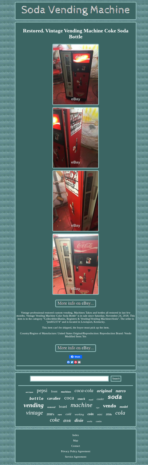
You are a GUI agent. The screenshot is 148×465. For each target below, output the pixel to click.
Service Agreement (75, 456)
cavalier (54, 398)
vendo (109, 405)
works (89, 421)
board (63, 406)
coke (55, 420)
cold (68, 414)
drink (67, 421)
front (54, 391)
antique (29, 392)
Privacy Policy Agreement (75, 451)
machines (66, 391)
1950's (50, 414)
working (79, 414)
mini (99, 414)
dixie (79, 420)
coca (69, 398)
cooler (100, 399)
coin (91, 414)
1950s (109, 414)
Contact (75, 445)
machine (81, 404)
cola (120, 413)
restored (51, 407)
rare (60, 414)
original (104, 390)
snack (81, 399)
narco (121, 391)
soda (115, 397)
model (124, 406)
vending (34, 405)
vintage (34, 412)
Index (75, 435)
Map (75, 440)
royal (91, 400)
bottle (36, 398)
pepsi (42, 390)
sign (97, 407)
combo (99, 421)
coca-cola (84, 390)
